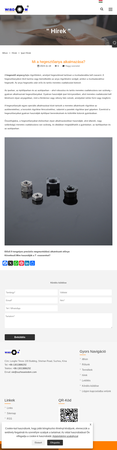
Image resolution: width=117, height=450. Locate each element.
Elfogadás (55, 442)
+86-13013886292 (18, 364)
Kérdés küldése (90, 386)
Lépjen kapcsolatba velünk (96, 391)
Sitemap (11, 413)
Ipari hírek (26, 53)
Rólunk (86, 364)
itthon (5, 53)
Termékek (87, 370)
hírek (14, 53)
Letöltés (86, 380)
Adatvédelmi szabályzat (65, 436)
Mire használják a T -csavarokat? (33, 255)
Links (10, 408)
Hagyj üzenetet (72, 66)
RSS (9, 418)
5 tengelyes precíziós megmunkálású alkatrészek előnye (40, 251)
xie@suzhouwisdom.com (24, 372)
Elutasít (38, 442)
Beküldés (19, 337)
